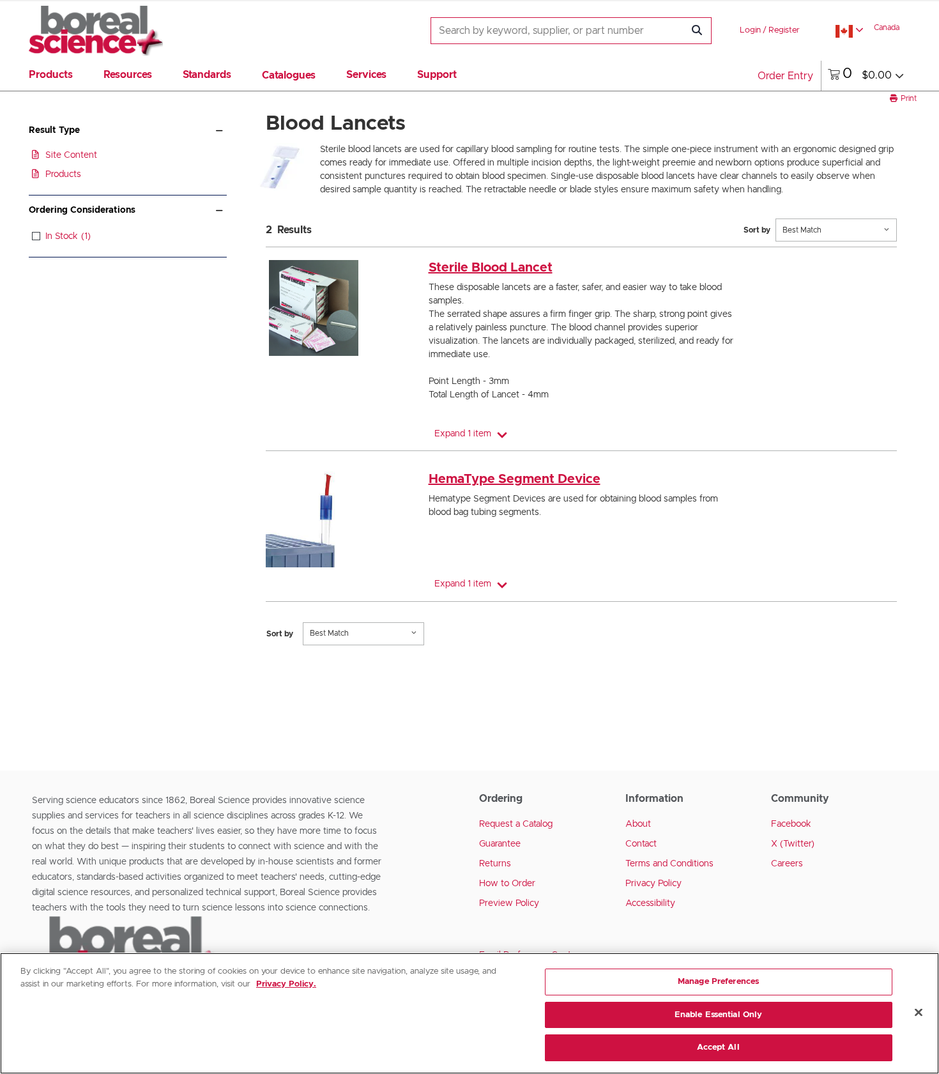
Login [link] (750, 30)
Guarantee (500, 844)
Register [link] (784, 30)
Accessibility (650, 903)
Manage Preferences (718, 982)
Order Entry (785, 76)
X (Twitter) (792, 844)
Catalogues (289, 75)
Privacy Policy (653, 883)
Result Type (54, 130)
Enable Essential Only (719, 1015)
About (638, 824)
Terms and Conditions (669, 863)
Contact (641, 844)
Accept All (718, 1047)
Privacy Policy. (286, 984)
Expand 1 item (462, 433)
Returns (495, 863)
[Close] (919, 1013)
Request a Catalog (516, 824)
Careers (787, 863)
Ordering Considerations (82, 210)
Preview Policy (509, 903)
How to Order (507, 883)
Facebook (791, 824)
